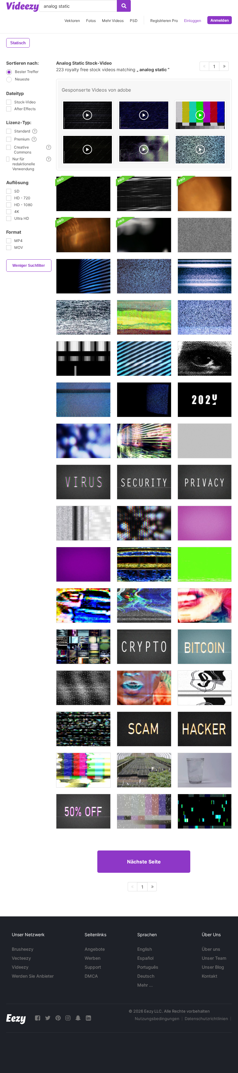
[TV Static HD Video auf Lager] (83, 687)
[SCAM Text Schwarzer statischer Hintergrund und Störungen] (144, 729)
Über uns (211, 949)
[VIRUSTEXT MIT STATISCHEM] (83, 482)
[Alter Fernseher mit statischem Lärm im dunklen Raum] (144, 399)
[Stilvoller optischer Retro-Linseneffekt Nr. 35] (83, 235)
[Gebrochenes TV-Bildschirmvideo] (83, 193)
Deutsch (145, 976)
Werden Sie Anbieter (33, 976)
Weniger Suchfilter (28, 265)
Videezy (20, 967)
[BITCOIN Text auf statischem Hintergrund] (205, 646)
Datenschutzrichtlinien (206, 1018)
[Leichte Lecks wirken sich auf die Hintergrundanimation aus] (144, 235)
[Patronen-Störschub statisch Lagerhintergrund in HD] (205, 811)
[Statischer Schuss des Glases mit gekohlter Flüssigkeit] (205, 770)
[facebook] (37, 1018)
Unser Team (214, 958)
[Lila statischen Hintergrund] (83, 564)
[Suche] (124, 6)
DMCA (91, 976)
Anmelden (219, 20)
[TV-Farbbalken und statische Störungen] (83, 770)
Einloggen (192, 20)
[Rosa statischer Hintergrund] (205, 523)
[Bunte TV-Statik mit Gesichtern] (83, 605)
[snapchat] (78, 1018)
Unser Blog (213, 967)
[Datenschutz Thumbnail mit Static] (205, 482)
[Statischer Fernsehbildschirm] (205, 440)
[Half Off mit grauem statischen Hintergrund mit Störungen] (83, 811)
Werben (92, 958)
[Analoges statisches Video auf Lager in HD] (205, 235)
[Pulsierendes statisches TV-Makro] (83, 440)
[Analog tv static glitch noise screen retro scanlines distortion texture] (88, 115)
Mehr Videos (113, 20)
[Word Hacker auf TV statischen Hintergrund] (205, 729)
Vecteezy (21, 958)
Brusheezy (22, 949)
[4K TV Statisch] (144, 276)
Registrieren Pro (164, 20)
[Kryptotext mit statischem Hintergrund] (144, 646)
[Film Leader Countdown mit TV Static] (205, 687)
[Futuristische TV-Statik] (144, 564)
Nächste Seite (144, 862)
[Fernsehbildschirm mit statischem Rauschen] (144, 358)
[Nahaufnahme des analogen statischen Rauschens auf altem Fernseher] (83, 276)
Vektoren (72, 20)
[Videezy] (22, 7)
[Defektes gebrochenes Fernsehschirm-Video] (144, 193)
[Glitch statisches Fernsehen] (83, 317)
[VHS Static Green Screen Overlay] (205, 564)
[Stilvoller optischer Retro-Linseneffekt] (205, 193)
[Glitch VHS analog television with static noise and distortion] (144, 115)
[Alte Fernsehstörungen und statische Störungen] (83, 399)
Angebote (95, 949)
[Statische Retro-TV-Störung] (205, 276)
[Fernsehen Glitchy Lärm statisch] (205, 317)
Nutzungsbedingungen (157, 1018)
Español (145, 958)
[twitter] (48, 1018)
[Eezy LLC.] (16, 1018)
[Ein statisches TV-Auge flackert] (205, 358)
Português (147, 967)
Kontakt (209, 976)
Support (93, 967)
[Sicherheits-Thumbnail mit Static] (144, 482)
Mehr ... (145, 985)
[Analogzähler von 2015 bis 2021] (205, 399)
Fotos (91, 20)
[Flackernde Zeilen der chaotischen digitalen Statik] (83, 729)
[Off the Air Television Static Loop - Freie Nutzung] (144, 811)
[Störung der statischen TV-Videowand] (83, 646)
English (144, 949)
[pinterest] (57, 1018)
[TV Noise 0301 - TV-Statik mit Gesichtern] (144, 687)
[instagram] (67, 1018)
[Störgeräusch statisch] (144, 317)
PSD (134, 20)
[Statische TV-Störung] (83, 523)
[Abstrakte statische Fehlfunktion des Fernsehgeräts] (144, 440)
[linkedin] (88, 1018)
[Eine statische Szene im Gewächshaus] (144, 770)
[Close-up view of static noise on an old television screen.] (200, 149)
